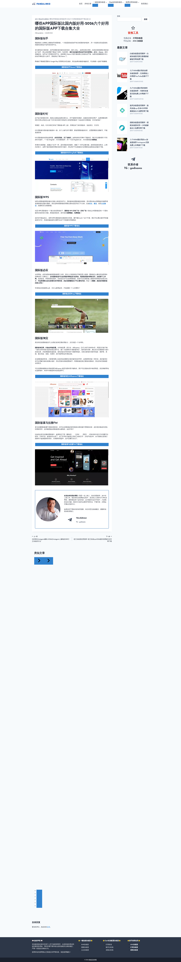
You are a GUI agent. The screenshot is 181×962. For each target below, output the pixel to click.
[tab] (39, 891)
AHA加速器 (85, 944)
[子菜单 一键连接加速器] (95, 5)
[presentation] (122, 58)
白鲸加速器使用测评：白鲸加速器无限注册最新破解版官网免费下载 (139, 56)
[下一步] (48, 561)
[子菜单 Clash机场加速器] (111, 5)
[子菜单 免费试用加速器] (127, 5)
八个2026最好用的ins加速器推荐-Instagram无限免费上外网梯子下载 (139, 142)
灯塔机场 (109, 944)
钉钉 (90, 203)
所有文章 (88, 4)
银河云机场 (109, 947)
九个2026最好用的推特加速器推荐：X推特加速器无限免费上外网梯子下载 (139, 92)
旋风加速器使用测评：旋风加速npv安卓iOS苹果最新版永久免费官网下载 (139, 108)
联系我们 (144, 4)
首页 (80, 4)
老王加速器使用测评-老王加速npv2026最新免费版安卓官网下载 (93, 539)
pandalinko (40, 33)
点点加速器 (85, 950)
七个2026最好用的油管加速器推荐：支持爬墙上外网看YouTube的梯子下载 (139, 75)
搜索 (118, 16)
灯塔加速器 (138, 38)
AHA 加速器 (138, 41)
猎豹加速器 (85, 947)
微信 (95, 203)
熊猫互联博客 (93, 960)
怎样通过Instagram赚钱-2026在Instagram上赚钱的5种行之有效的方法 (50, 539)
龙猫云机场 (109, 950)
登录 (48, 927)
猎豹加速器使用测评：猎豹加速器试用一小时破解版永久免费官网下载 (139, 125)
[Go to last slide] (39, 561)
